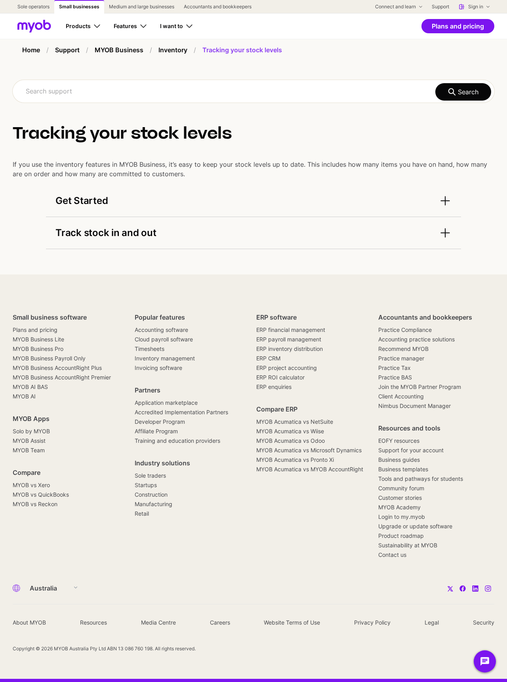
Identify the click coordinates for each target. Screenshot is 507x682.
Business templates (403, 469)
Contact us (392, 554)
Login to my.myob (401, 516)
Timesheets (149, 348)
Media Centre (158, 622)
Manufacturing (153, 504)
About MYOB (29, 622)
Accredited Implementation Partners (181, 412)
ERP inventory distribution (289, 348)
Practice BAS (395, 377)
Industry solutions (162, 463)
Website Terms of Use (292, 622)
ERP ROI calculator (280, 377)
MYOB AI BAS (30, 386)
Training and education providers (177, 440)
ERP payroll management (288, 339)
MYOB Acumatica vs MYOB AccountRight (309, 469)
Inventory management (165, 358)
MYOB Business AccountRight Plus (57, 367)
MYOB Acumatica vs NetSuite (294, 421)
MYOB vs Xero (31, 485)
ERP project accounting (286, 367)
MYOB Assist (29, 440)
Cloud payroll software (164, 339)
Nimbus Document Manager (414, 405)
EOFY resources (398, 440)
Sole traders (150, 475)
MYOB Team (29, 450)
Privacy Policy (372, 622)
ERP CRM (268, 358)
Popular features (160, 317)
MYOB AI (24, 396)
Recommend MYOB (403, 348)
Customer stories (400, 497)
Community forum (401, 488)
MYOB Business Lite (38, 339)
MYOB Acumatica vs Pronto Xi (295, 459)
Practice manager (401, 358)
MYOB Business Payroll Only (49, 358)
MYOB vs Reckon (35, 504)
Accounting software (161, 329)
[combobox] (253, 91)
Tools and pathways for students (420, 478)
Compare (26, 472)
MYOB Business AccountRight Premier (62, 377)
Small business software (50, 317)
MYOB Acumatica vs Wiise (290, 431)
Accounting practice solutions (416, 339)
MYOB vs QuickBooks (41, 494)
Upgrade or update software (415, 526)
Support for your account (411, 450)
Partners (147, 390)
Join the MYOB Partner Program (419, 386)
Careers (220, 622)
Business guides (399, 459)
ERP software (276, 317)
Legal (432, 622)
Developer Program (160, 421)
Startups (146, 485)
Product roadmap (401, 535)
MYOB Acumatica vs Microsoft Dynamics (309, 450)
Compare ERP (276, 409)
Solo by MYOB (31, 431)
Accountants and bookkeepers (425, 317)
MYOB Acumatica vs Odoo (290, 440)
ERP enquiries (274, 386)
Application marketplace (166, 402)
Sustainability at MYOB (407, 545)
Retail (142, 513)
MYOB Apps (31, 419)
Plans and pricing (35, 329)
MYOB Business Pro (38, 348)
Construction (151, 494)
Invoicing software (158, 367)
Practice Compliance (405, 329)
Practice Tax (394, 367)
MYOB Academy (399, 507)
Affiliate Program (156, 431)
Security (483, 622)
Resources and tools (409, 428)
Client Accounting (401, 396)
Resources (93, 622)
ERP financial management (290, 329)
